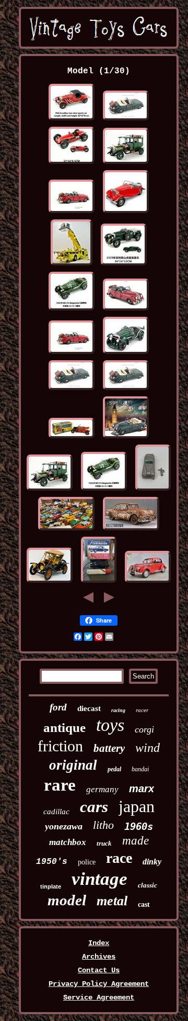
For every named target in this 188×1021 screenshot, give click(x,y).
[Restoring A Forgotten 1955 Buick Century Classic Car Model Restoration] (131, 530)
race (119, 858)
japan (137, 806)
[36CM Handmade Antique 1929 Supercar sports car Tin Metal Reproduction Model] (124, 265)
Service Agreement (98, 997)
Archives (98, 956)
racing (118, 710)
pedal (114, 769)
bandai (140, 769)
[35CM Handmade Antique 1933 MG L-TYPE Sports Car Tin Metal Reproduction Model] (126, 354)
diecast (89, 708)
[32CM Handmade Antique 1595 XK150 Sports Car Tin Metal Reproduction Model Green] (126, 120)
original (73, 765)
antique (64, 727)
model (67, 900)
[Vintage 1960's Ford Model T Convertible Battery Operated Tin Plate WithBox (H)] (71, 438)
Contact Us (99, 970)
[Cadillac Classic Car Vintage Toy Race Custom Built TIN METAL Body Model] (50, 583)
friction (60, 745)
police (87, 862)
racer (142, 710)
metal (112, 900)
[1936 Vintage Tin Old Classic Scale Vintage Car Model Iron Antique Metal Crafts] (148, 583)
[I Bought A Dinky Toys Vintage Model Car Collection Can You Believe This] (66, 530)
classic (147, 885)
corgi (144, 729)
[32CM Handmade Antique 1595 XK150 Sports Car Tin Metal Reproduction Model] (71, 213)
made (135, 840)
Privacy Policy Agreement (99, 984)
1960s (138, 826)
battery (109, 748)
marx (141, 788)
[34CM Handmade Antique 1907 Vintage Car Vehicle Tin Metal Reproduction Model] (126, 164)
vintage (99, 879)
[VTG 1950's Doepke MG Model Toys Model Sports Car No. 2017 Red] (126, 213)
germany (102, 789)
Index (98, 943)
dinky (152, 861)
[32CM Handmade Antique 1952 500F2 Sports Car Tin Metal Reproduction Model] (71, 164)
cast (144, 904)
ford (58, 707)
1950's (51, 862)
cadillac (56, 811)
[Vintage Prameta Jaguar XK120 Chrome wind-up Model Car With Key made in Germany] (153, 490)
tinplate (50, 886)
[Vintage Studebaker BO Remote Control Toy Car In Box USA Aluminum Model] (99, 583)
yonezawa (64, 826)
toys (110, 725)
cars (94, 806)
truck (104, 843)
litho (103, 824)
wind (147, 747)
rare (60, 784)
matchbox (67, 842)
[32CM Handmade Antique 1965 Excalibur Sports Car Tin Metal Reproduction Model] (71, 120)
